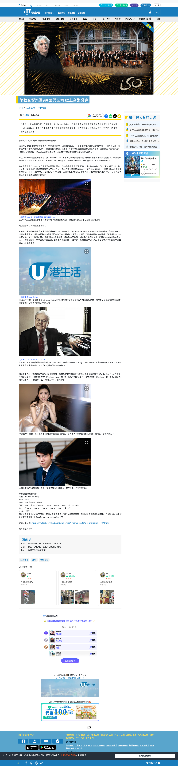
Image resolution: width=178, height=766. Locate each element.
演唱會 (22, 19)
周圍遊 (117, 19)
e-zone (75, 5)
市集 (78, 734)
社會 (152, 734)
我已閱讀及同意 (145, 756)
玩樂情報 (31, 107)
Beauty (57, 5)
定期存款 (81, 13)
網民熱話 (70, 745)
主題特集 (159, 19)
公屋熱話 (61, 13)
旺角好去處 (143, 734)
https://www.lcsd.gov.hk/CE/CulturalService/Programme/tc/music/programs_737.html (69, 522)
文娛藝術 (44, 560)
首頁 (21, 107)
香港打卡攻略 (145, 19)
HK (31, 5)
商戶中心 (134, 5)
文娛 (34, 560)
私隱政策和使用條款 (68, 755)
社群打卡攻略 (122, 5)
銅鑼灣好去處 (107, 734)
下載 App (147, 5)
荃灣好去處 (131, 734)
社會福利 (89, 737)
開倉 (83, 734)
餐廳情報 (70, 737)
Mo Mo (26, 114)
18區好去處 (130, 19)
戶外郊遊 (80, 737)
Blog (66, 5)
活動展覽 (42, 107)
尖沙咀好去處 (93, 734)
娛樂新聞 (71, 13)
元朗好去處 (119, 734)
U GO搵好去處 (107, 5)
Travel (39, 5)
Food (48, 5)
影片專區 (106, 19)
